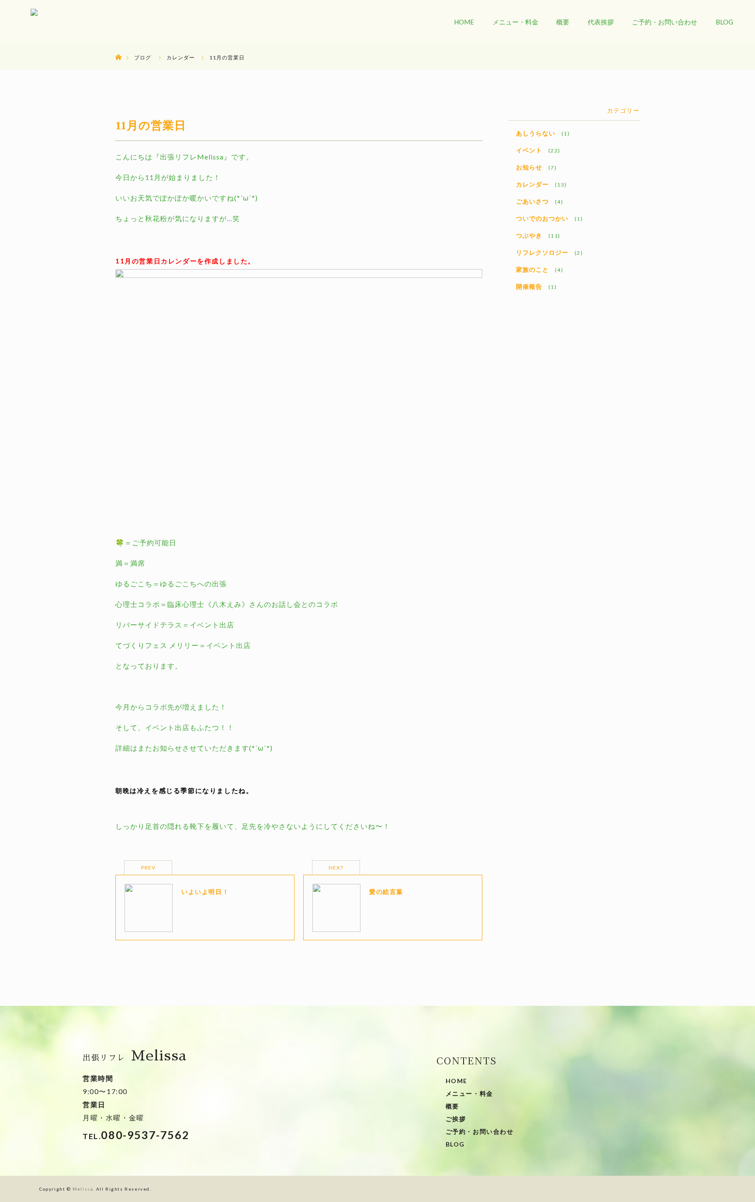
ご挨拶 (456, 1118)
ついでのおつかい (542, 218)
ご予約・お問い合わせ (664, 22)
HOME (464, 22)
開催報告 (529, 286)
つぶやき (529, 235)
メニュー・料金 (515, 22)
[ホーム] (118, 47)
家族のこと (532, 269)
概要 (562, 22)
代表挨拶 (601, 22)
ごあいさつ (532, 201)
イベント (529, 150)
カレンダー (532, 184)
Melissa (83, 1189)
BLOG (724, 22)
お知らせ (529, 167)
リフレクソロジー (542, 252)
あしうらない (535, 133)
